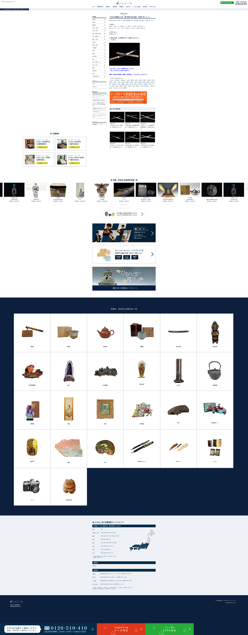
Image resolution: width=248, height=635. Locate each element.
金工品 (93, 42)
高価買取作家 (100, 6)
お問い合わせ (153, 6)
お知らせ (94, 86)
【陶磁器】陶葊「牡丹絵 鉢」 (99, 100)
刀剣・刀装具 (95, 27)
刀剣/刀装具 (178, 346)
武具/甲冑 (215, 346)
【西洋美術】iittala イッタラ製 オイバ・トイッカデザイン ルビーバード (99, 96)
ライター (215, 461)
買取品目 (108, 6)
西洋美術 (94, 56)
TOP (93, 6)
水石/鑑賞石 (105, 385)
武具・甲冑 (95, 30)
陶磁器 (93, 25)
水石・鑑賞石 (95, 36)
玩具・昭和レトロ (96, 62)
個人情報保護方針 (219, 600)
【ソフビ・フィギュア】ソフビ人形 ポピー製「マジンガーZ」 (99, 116)
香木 (93, 59)
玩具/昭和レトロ (215, 422)
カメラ (32, 500)
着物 (93, 67)
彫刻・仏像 (95, 39)
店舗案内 (121, 6)
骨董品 (32, 346)
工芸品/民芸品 (95, 76)
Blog (93, 83)
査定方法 (128, 6)
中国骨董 (32, 423)
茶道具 (68, 346)
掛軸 (93, 50)
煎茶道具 (94, 70)
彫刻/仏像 (142, 384)
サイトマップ (232, 600)
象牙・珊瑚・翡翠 (96, 33)
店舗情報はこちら (42, 147)
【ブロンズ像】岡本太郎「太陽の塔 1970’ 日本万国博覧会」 (99, 104)
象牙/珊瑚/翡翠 (32, 385)
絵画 (93, 53)
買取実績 (115, 6)
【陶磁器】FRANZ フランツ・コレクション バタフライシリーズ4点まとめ (99, 110)
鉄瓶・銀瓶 (95, 45)
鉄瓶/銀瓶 (215, 385)
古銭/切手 (32, 461)
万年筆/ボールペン (142, 461)
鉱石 (93, 73)
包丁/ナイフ (178, 461)
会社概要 (145, 6)
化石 (105, 462)
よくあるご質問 (136, 6)
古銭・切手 (95, 65)
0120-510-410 (16, 606)
